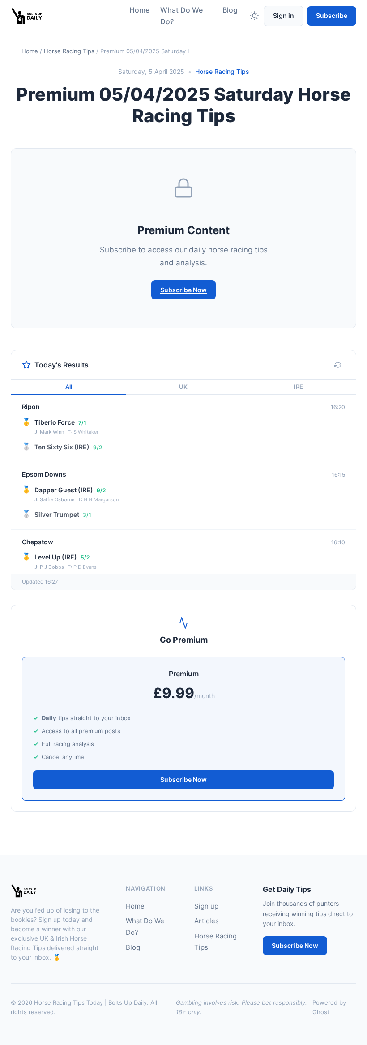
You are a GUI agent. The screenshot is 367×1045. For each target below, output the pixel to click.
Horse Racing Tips (69, 51)
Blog (230, 9)
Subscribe (331, 15)
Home (139, 9)
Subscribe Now (183, 290)
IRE (298, 386)
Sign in (283, 15)
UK (183, 386)
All (68, 386)
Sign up (206, 906)
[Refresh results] (338, 365)
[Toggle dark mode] (254, 16)
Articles (206, 921)
